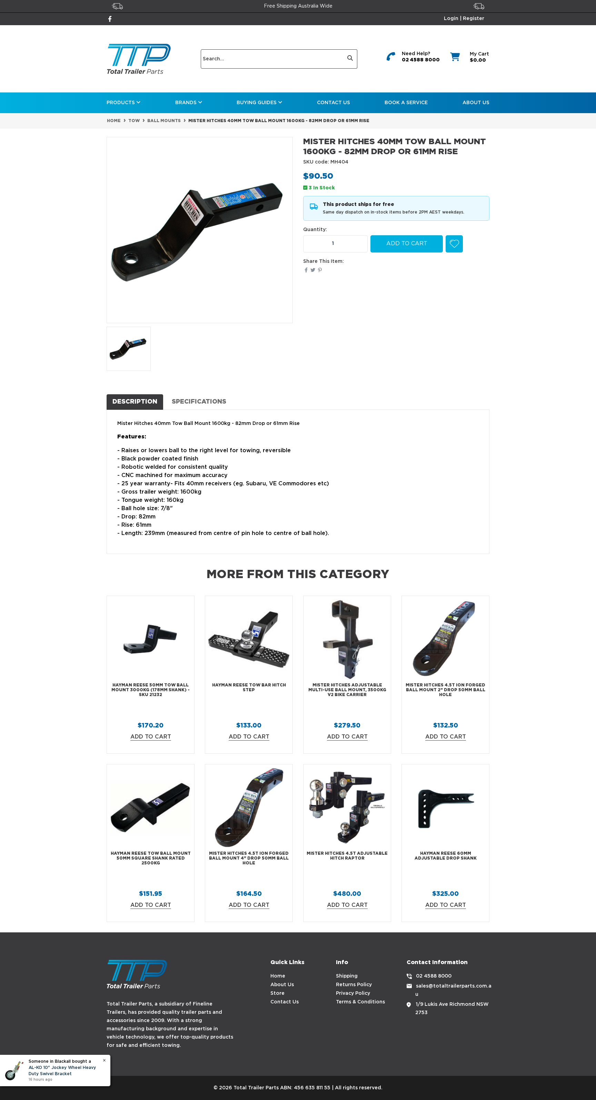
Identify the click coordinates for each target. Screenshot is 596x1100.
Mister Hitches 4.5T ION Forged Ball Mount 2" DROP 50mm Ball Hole (445, 690)
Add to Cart (406, 243)
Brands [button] (186, 103)
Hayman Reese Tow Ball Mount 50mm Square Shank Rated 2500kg (151, 858)
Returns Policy (354, 985)
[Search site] (350, 59)
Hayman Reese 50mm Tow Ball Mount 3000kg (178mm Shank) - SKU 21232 (150, 690)
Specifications (199, 402)
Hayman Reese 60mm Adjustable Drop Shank (446, 856)
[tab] (135, 401)
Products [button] (121, 103)
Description (134, 402)
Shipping (347, 976)
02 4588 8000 (421, 60)
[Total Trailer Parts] (139, 58)
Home (277, 976)
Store (277, 993)
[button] (454, 243)
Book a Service (406, 103)
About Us (476, 103)
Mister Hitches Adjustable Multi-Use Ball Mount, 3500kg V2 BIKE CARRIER (347, 690)
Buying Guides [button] (257, 103)
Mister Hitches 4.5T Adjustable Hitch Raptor (347, 856)
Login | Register (464, 19)
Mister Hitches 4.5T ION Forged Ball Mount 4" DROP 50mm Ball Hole (249, 858)
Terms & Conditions (360, 1002)
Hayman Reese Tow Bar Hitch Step (249, 687)
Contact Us (333, 103)
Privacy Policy (353, 993)
